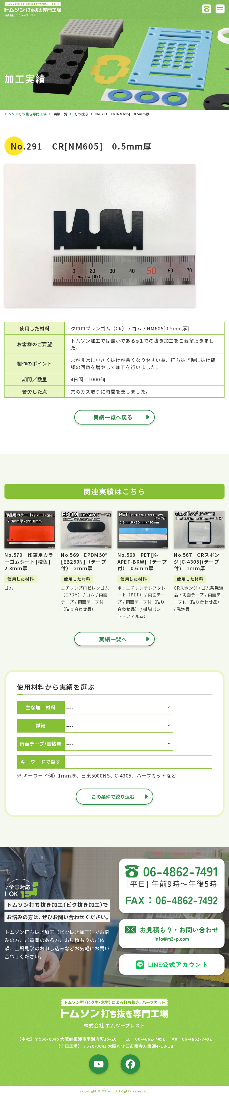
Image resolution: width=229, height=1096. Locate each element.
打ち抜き (82, 113)
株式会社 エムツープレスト (114, 1025)
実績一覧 (61, 113)
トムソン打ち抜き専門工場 (25, 113)
